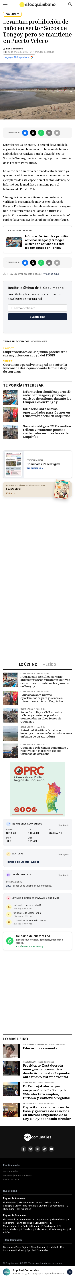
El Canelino (26, 1229)
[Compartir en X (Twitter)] (33, 133)
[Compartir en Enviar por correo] (49, 133)
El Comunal (9, 1219)
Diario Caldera (43, 1202)
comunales (40, 341)
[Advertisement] (37, 538)
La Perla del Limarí (29, 1226)
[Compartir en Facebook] (25, 133)
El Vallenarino (57, 1205)
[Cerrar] (69, 1272)
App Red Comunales (37, 1250)
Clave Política (38, 1247)
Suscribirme (37, 316)
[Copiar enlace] (57, 133)
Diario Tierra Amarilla (25, 1205)
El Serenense (24, 1219)
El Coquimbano (41, 1219)
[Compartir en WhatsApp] (41, 133)
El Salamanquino (57, 1229)
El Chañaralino (26, 1202)
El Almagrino (9, 1202)
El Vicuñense (58, 1219)
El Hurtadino (41, 1222)
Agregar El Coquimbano (17, 57)
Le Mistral (53, 1247)
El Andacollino (24, 1222)
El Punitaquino (49, 1226)
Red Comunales (14, 49)
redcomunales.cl (12, 1171)
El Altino (43, 1205)
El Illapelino (41, 1229)
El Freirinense (24, 1209)
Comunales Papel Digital (15, 1247)
